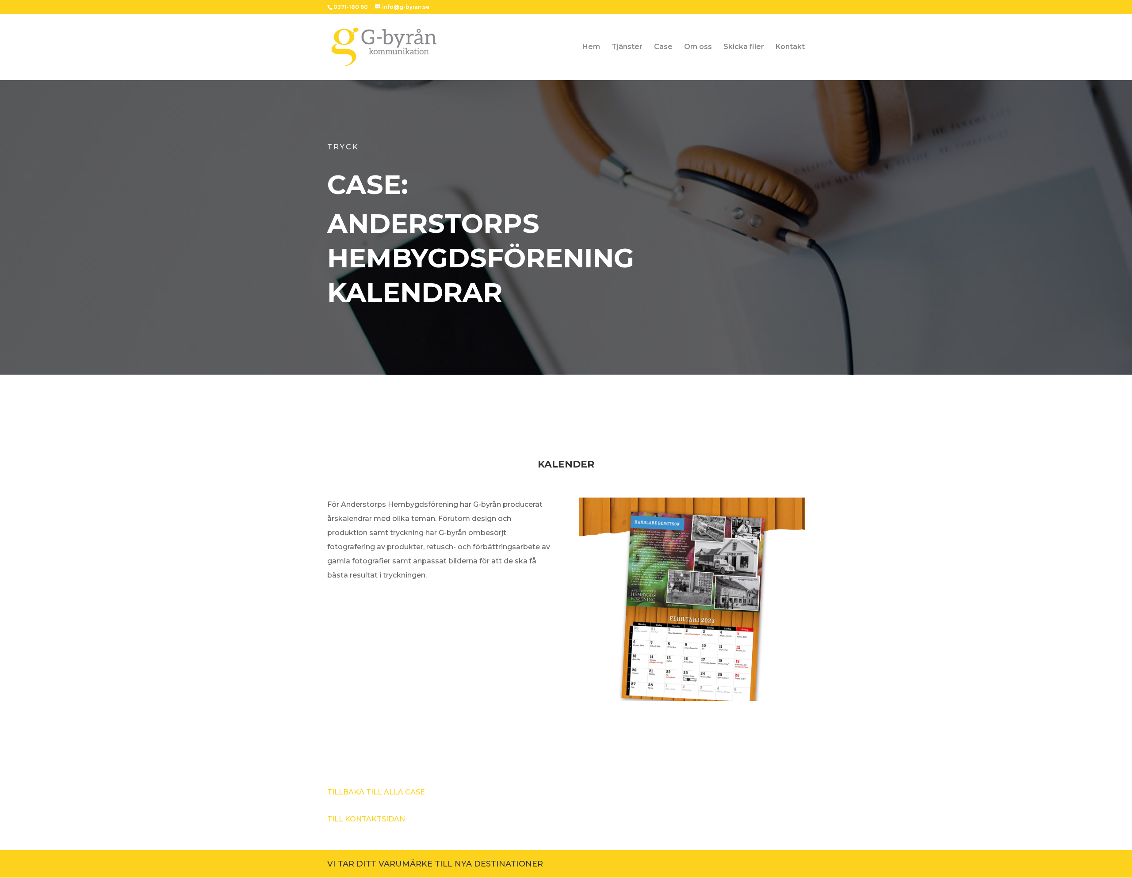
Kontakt (790, 47)
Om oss (698, 47)
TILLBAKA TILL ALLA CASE (376, 792)
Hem (591, 47)
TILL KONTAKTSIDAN (366, 819)
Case (663, 47)
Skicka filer (743, 47)
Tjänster (627, 47)
